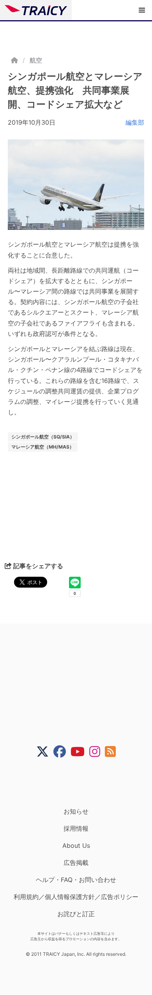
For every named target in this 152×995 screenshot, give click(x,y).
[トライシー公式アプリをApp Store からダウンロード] (81, 782)
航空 (36, 60)
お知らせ (76, 811)
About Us (76, 845)
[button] (142, 10)
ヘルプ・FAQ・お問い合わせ (76, 880)
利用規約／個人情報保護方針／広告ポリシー (76, 897)
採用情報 (76, 828)
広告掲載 (76, 862)
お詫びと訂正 (76, 914)
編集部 (134, 122)
